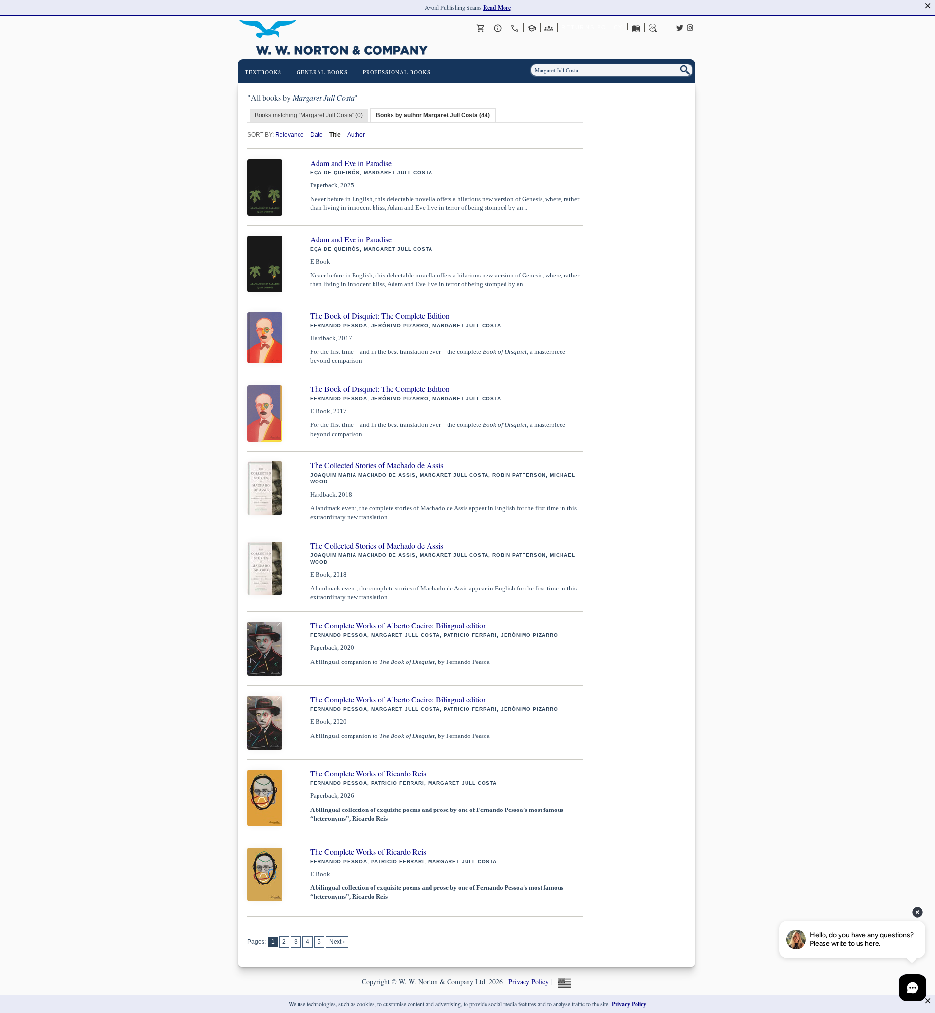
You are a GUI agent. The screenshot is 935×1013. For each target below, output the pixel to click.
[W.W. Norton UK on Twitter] (680, 26)
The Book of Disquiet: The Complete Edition (379, 316)
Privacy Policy (528, 981)
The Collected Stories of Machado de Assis (376, 465)
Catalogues (636, 28)
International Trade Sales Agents (548, 28)
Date (316, 134)
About (497, 28)
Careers (653, 28)
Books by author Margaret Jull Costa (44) (433, 115)
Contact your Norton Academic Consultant (531, 28)
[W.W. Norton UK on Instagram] (690, 26)
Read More (497, 7)
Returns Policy (592, 27)
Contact (514, 28)
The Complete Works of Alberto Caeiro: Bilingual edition (398, 625)
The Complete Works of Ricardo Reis (368, 773)
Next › (337, 942)
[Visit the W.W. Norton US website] (563, 981)
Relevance (289, 134)
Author (356, 134)
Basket (480, 28)
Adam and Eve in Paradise (351, 163)
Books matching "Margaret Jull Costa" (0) (309, 115)
